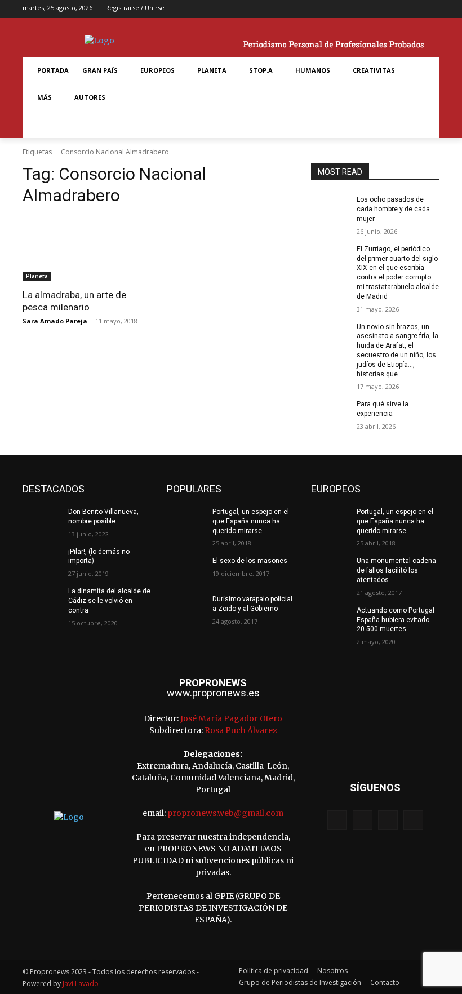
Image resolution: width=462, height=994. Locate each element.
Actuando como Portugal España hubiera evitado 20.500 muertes (395, 619)
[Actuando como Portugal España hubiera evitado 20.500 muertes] (330, 619)
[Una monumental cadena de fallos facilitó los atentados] (330, 569)
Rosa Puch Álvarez (241, 730)
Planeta (37, 276)
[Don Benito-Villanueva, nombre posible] (42, 520)
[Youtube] (431, 9)
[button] (43, 124)
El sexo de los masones (249, 561)
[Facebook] (379, 9)
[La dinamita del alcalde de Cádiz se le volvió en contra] (42, 600)
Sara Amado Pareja (55, 321)
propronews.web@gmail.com (225, 813)
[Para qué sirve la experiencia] (330, 413)
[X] (414, 9)
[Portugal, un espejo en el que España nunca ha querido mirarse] (186, 520)
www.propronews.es (213, 693)
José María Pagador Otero (231, 718)
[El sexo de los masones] (186, 569)
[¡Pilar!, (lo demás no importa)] (42, 560)
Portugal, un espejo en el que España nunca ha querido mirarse (250, 521)
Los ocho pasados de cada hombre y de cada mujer (393, 209)
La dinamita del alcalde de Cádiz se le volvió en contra (109, 600)
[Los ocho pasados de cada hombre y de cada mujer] (330, 208)
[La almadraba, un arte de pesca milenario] (87, 249)
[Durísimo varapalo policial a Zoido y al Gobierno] (186, 608)
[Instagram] (396, 9)
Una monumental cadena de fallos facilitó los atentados (396, 570)
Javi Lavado (81, 983)
